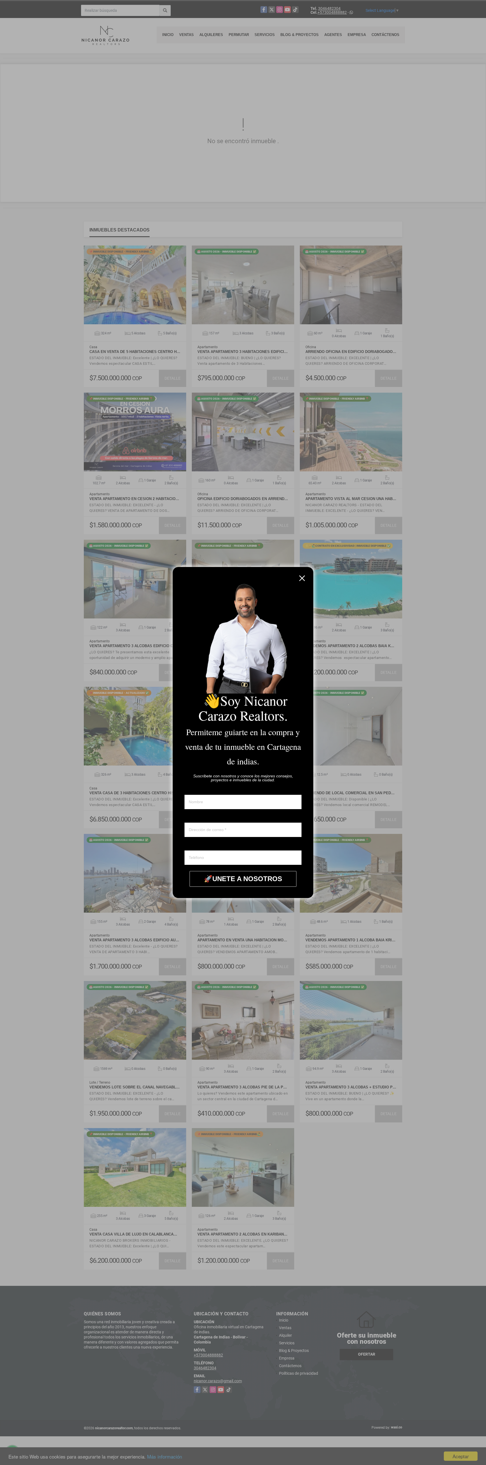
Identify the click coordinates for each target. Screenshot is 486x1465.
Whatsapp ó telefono (202, 845)
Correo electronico (200, 817)
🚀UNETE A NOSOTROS (243, 879)
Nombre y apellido (200, 789)
